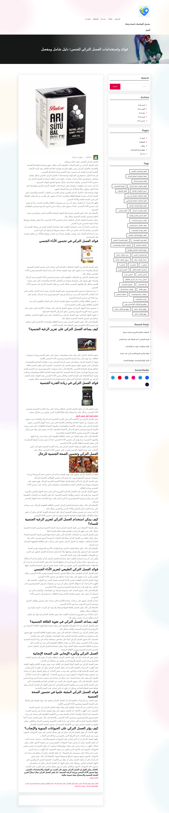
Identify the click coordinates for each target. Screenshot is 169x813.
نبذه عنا (142, 154)
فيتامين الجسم (142, 275)
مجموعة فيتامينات (127, 284)
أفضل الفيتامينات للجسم (139, 171)
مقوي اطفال (143, 289)
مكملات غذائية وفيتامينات (139, 294)
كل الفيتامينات (142, 284)
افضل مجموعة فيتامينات (139, 220)
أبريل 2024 (141, 117)
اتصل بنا (142, 138)
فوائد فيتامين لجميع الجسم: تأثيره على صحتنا (134, 353)
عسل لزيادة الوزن (79, 786)
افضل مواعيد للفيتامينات (139, 230)
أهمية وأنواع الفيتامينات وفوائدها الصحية (136, 360)
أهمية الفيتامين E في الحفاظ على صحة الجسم (134, 339)
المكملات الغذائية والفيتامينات (122, 245)
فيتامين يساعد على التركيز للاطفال (136, 279)
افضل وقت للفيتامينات (140, 240)
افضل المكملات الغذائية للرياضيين (136, 201)
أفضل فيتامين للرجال (140, 181)
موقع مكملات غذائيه (140, 314)
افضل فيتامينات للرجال (139, 211)
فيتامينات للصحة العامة (139, 270)
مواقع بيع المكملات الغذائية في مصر (136, 304)
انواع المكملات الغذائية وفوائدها (137, 250)
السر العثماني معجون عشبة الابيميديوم (41, 783)
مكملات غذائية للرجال (127, 289)
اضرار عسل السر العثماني (74, 783)
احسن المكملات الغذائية (139, 191)
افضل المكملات (122, 191)
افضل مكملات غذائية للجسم (138, 225)
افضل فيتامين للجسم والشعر (138, 215)
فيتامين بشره (128, 275)
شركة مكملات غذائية (140, 260)
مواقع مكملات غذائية (140, 309)
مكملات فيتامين (121, 294)
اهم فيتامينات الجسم (140, 255)
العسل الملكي (93, 778)
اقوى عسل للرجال (59, 783)
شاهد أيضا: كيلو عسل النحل (87, 415)
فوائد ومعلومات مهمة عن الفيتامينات (137, 346)
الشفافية (142, 142)
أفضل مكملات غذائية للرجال (138, 186)
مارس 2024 (141, 121)
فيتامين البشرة (122, 270)
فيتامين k (122, 265)
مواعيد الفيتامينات (141, 299)
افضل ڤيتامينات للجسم (120, 240)
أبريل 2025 (141, 105)
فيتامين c (144, 265)
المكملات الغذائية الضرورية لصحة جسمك (136, 332)
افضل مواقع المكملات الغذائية (138, 235)
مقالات (143, 146)
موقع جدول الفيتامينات (137, 150)
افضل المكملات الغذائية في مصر (137, 196)
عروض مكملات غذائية (122, 260)
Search (115, 86)
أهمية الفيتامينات (119, 186)
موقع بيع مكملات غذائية (122, 309)
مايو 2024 (142, 113)
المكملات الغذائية (141, 245)
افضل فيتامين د (122, 211)
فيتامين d (133, 265)
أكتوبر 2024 (141, 109)
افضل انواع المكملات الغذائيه (138, 206)
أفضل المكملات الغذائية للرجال (137, 176)
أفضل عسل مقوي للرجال (90, 783)
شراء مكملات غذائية (122, 255)
